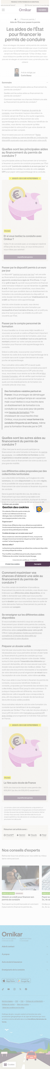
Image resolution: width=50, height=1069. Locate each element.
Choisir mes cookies (12, 564)
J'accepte (37, 564)
